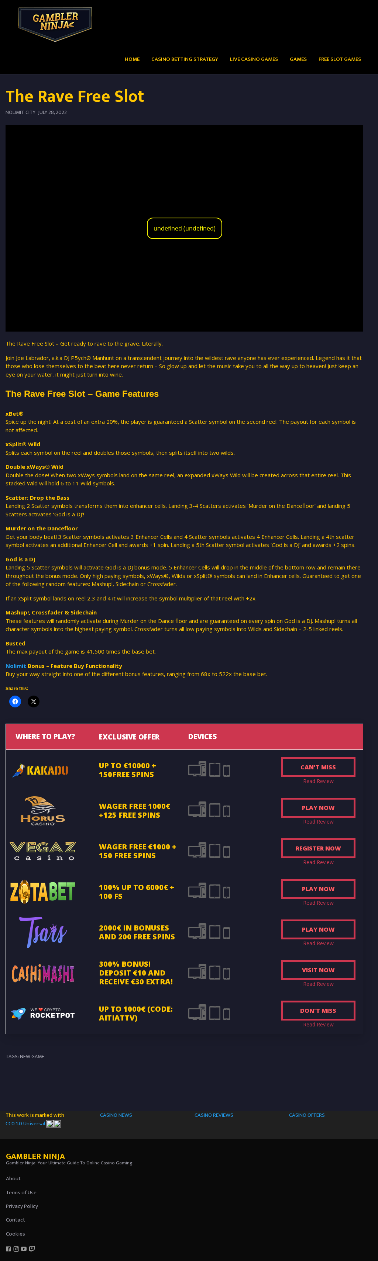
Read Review (318, 780)
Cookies (15, 1234)
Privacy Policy (22, 1206)
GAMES (298, 59)
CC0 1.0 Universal (26, 1123)
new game (32, 1056)
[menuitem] (132, 59)
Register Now (318, 848)
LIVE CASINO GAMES (254, 59)
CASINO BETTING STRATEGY (184, 59)
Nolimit (16, 665)
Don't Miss (318, 1011)
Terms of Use (21, 1192)
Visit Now (318, 970)
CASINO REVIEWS (214, 1115)
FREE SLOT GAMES (340, 59)
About (13, 1178)
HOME (132, 59)
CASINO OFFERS (307, 1115)
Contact (15, 1219)
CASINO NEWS (116, 1115)
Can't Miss (318, 767)
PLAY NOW (318, 808)
